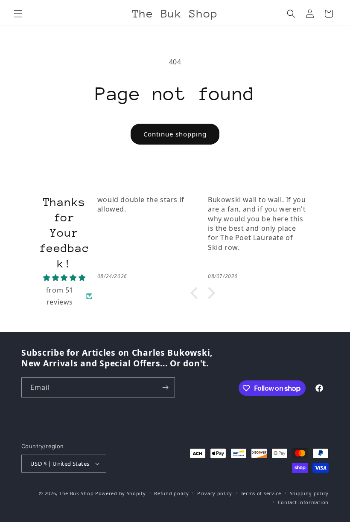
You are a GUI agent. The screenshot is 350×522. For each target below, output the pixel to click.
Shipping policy (309, 493)
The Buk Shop (76, 493)
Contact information (303, 502)
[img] (64, 278)
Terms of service (261, 493)
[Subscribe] (165, 387)
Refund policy (171, 493)
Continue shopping (175, 134)
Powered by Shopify (120, 493)
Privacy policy (214, 493)
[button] (18, 13)
